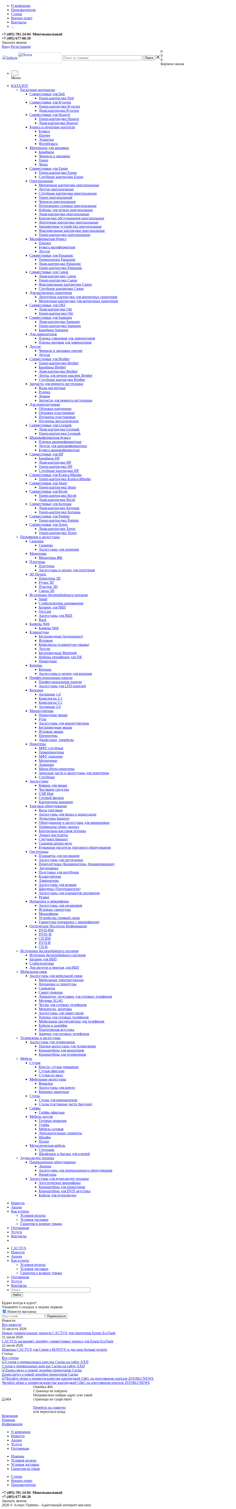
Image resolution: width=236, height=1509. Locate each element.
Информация (12, 1424)
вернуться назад (52, 1412)
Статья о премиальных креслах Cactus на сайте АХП (43, 1366)
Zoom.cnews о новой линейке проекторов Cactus (40, 1374)
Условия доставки (34, 1220)
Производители (23, 1485)
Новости (18, 1203)
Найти (17, 1294)
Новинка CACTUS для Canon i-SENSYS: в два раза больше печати (54, 1349)
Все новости (11, 1325)
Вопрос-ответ (21, 1481)
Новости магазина (21, 1312)
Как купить (20, 1211)
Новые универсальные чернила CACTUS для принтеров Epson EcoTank (58, 1333)
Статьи (16, 1476)
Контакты (19, 1236)
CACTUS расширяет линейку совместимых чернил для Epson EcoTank (57, 1341)
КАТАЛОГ (19, 86)
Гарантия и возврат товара (41, 1224)
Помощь (8, 1420)
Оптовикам (20, 1228)
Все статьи (10, 1358)
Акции (16, 1207)
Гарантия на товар (25, 1469)
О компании (20, 1432)
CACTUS (18, 1248)
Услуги (16, 1232)
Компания (10, 1416)
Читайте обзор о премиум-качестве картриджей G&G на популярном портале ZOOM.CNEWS (76, 1383)
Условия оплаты (33, 1215)
